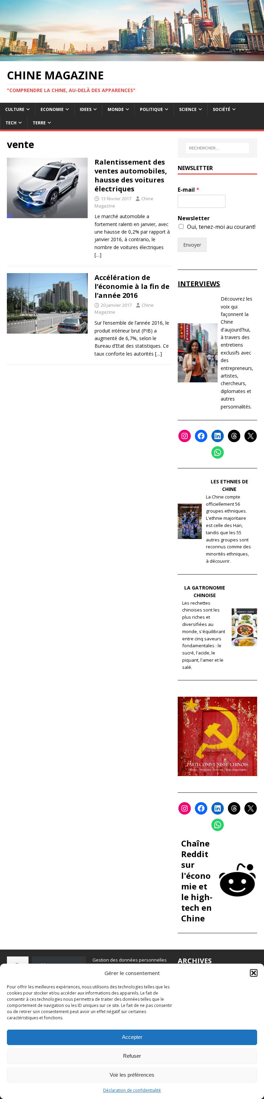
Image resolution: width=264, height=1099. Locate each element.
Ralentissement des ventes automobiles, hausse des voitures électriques (131, 175)
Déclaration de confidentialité (132, 1090)
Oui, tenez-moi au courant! (221, 227)
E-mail (188, 189)
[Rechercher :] (217, 148)
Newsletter (194, 218)
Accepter (132, 1037)
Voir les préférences (132, 1075)
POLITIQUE (151, 109)
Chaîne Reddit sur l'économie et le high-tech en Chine (196, 881)
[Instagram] (184, 436)
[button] (253, 972)
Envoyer (192, 245)
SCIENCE (188, 109)
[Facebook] (201, 436)
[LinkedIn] (217, 436)
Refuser (132, 1056)
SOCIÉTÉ (221, 109)
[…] (98, 254)
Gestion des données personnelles (129, 960)
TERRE (39, 123)
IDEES (85, 109)
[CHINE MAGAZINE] (132, 57)
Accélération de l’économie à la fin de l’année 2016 (132, 286)
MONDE (116, 109)
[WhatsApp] (217, 452)
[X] (250, 436)
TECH (11, 123)
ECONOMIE (52, 109)
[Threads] (234, 436)
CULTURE (14, 109)
